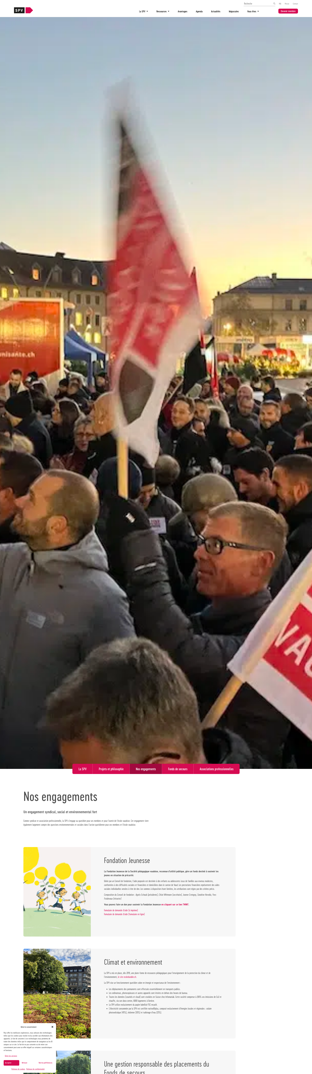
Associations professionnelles (217, 769)
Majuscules (234, 11)
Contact (295, 3)
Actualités (215, 11)
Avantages (182, 11)
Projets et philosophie (111, 769)
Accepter (8, 1063)
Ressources (161, 11)
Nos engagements (146, 769)
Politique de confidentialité (35, 1069)
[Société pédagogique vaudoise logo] (23, 12)
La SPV (142, 11)
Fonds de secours (177, 769)
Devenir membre (288, 11)
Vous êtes (251, 11)
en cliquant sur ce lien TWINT (175, 904)
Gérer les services (11, 1056)
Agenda (199, 11)
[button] (52, 1027)
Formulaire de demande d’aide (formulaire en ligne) (124, 914)
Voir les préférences (45, 1063)
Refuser (24, 1063)
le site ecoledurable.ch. (127, 976)
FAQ (280, 3)
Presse (287, 3)
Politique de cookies (18, 1069)
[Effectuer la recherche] (274, 4)
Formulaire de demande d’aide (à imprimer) (121, 910)
